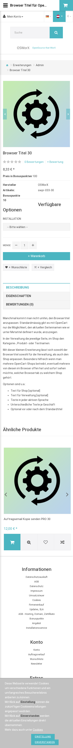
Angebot (36, 623)
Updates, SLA (37, 609)
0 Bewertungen (34, 161)
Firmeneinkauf (36, 604)
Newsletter (36, 663)
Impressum (37, 591)
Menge (7, 245)
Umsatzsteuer (36, 595)
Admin (40, 65)
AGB (36, 581)
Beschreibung (17, 287)
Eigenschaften (18, 296)
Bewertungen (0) (19, 304)
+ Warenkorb (36, 256)
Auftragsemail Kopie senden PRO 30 (27, 519)
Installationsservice (36, 628)
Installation (12, 218)
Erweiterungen (22, 65)
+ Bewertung (55, 161)
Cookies (36, 600)
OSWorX (43, 184)
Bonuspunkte (37, 618)
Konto (36, 650)
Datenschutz (36, 586)
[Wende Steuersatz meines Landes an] (59, 16)
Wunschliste (36, 659)
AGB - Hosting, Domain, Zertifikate (36, 614)
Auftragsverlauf (36, 654)
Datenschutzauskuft (36, 577)
